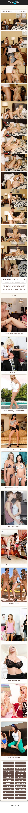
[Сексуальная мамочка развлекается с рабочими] (14, 431)
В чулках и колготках (20, 771)
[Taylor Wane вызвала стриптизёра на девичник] (14, 701)
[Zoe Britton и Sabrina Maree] (14, 739)
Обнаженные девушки (20, 789)
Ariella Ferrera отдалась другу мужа (14, 564)
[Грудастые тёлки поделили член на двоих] (14, 315)
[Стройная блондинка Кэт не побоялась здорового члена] (14, 392)
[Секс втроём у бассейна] (14, 585)
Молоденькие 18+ (20, 786)
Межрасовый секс (20, 783)
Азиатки (21, 762)
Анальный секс (8, 765)
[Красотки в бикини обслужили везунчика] (14, 469)
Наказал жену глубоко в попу (14, 680)
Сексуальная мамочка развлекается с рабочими (14, 449)
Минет (8, 786)
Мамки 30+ (20, 780)
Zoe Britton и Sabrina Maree (14, 757)
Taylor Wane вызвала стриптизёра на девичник (14, 719)
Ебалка (8, 762)
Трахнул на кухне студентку (14, 526)
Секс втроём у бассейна (14, 603)
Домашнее (8, 777)
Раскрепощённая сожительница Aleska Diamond (14, 641)
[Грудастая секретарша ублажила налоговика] (14, 354)
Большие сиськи (8, 768)
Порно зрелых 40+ (8, 792)
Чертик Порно (14, 7)
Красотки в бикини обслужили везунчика (14, 487)
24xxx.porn (11, 805)
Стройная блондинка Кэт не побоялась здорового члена (14, 411)
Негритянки (9, 789)
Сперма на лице (21, 795)
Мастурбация (8, 783)
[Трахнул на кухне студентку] (14, 508)
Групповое (20, 774)
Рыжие (20, 792)
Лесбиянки (8, 780)
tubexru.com (9, 807)
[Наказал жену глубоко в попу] (14, 662)
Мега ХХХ (14, 295)
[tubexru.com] (14, 2)
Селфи (8, 795)
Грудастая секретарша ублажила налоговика (14, 372)
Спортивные (8, 798)
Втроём (9, 774)
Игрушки (20, 777)
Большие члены (20, 768)
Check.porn (16, 805)
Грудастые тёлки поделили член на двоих (14, 333)
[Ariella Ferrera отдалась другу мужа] (14, 547)
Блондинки (20, 765)
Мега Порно (21, 798)
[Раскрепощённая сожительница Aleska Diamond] (14, 624)
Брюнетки (8, 771)
